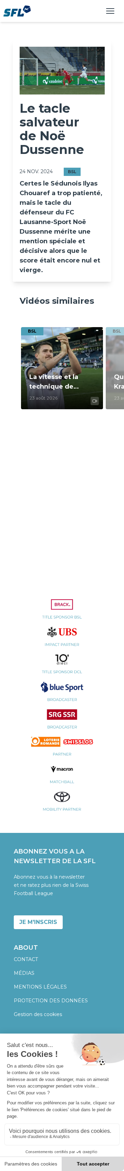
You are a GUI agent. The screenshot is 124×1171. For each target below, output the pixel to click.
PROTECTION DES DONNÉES (51, 1000)
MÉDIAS (24, 973)
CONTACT (26, 959)
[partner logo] (62, 613)
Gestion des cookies (38, 1014)
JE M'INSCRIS (38, 922)
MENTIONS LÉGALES (40, 987)
